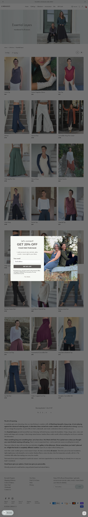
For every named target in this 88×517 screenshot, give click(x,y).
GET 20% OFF (27, 266)
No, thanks (27, 277)
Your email (17, 258)
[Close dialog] (75, 238)
